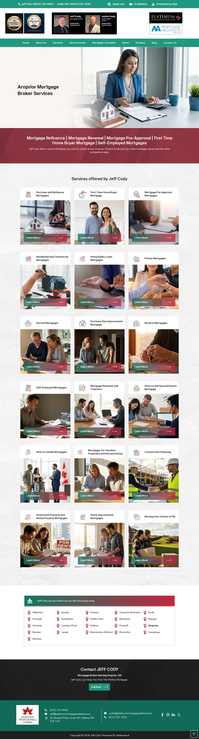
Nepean (152, 619)
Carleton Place (69, 625)
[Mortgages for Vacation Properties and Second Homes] (80, 452)
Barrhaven (124, 619)
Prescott (123, 625)
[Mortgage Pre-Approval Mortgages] (137, 194)
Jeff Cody (96, 735)
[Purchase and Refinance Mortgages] (28, 194)
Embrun (94, 625)
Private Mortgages (155, 258)
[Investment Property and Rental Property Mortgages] (28, 516)
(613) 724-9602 (44, 4)
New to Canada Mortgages (51, 452)
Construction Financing (158, 452)
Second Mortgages (47, 323)
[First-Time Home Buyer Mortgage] (82, 194)
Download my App (166, 4)
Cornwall (37, 619)
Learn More (33, 237)
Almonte (37, 625)
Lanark (64, 632)
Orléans (94, 612)
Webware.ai (122, 735)
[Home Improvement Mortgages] (82, 516)
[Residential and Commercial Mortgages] (28, 258)
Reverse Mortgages (156, 323)
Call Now (96, 687)
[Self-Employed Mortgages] (28, 387)
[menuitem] (25, 43)
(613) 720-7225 (81, 4)
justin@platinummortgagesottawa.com (130, 713)
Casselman (154, 632)
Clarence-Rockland (129, 612)
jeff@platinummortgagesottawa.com (70, 714)
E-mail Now (140, 4)
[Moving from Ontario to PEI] (137, 516)
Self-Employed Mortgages (51, 387)
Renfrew (37, 638)
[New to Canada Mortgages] (28, 452)
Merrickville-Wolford (101, 632)
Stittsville (37, 612)
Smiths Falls (96, 619)
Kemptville (67, 619)
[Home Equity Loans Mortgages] (82, 258)
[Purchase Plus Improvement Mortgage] (82, 323)
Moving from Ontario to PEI (160, 516)
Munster (36, 632)
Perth (151, 612)
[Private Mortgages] (137, 258)
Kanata (65, 612)
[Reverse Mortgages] (137, 323)
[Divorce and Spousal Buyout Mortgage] (137, 387)
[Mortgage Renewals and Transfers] (82, 387)
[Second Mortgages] (28, 323)
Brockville (124, 632)
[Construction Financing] (137, 452)
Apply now (119, 4)
